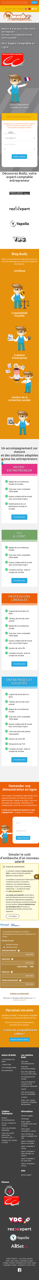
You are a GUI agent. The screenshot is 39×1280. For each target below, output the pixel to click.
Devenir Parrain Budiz (19, 1039)
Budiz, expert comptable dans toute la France (29, 1124)
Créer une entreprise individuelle (9, 1129)
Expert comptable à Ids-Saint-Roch (28, 1159)
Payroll (23, 1089)
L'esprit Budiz (6, 1064)
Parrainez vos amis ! (11, 8)
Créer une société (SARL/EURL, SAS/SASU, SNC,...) (8, 1135)
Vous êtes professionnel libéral (28, 1068)
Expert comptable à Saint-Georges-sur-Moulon (28, 1153)
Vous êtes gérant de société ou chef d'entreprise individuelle (29, 1084)
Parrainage (25, 1119)
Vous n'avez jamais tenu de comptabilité (28, 1093)
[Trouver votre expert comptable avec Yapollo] (19, 1237)
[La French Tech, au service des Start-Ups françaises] (9, 1191)
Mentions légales (27, 1116)
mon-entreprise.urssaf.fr (24, 999)
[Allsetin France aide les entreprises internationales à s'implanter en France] (19, 1246)
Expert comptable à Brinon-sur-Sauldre (28, 1142)
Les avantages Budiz (9, 1067)
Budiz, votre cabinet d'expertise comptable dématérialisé (29, 1102)
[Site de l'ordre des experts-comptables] (11, 1201)
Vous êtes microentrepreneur (27, 1063)
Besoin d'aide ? (26, 1175)
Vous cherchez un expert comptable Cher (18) (29, 1136)
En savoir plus (19, 517)
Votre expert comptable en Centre (28, 1130)
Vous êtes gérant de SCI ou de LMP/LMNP (29, 1073)
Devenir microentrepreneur (8, 1119)
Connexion (20, 8)
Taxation (24, 1097)
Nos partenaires (7, 1070)
